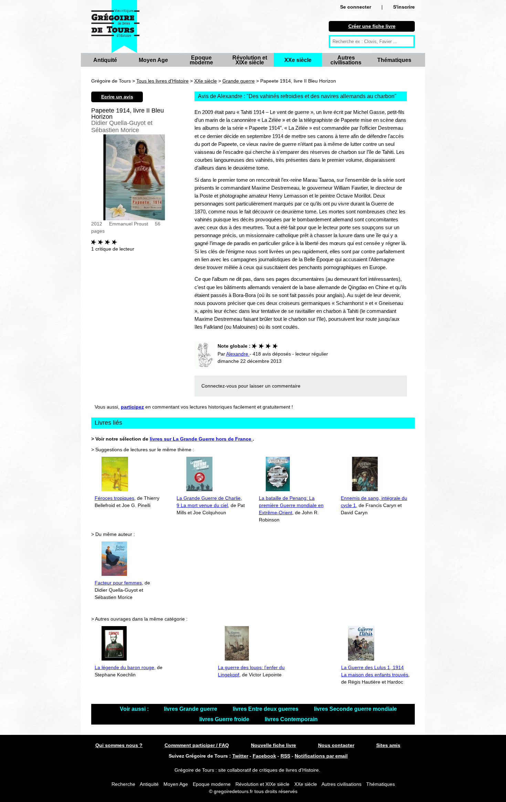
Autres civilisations (345, 60)
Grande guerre (238, 81)
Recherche (123, 784)
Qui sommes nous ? (119, 745)
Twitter (240, 756)
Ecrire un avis (117, 96)
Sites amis (388, 745)
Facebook (264, 756)
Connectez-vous (219, 386)
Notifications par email (321, 756)
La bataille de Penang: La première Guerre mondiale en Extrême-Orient (291, 505)
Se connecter (355, 7)
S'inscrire (404, 7)
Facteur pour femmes (118, 582)
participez (132, 407)
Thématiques (394, 60)
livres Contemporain (291, 719)
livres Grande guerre (191, 709)
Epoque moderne (201, 60)
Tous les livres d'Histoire (162, 81)
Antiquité (105, 60)
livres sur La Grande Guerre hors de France (201, 439)
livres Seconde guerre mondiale (355, 709)
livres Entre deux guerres (266, 709)
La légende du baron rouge (124, 667)
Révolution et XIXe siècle (249, 60)
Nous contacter (336, 745)
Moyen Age (153, 60)
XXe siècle (298, 60)
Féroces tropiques (114, 498)
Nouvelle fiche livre (273, 745)
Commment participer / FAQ (197, 745)
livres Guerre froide (225, 719)
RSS (285, 756)
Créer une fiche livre (372, 26)
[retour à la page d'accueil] (115, 26)
